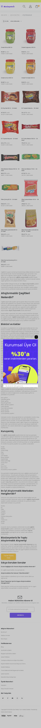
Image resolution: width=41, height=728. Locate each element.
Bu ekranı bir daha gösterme (14, 386)
